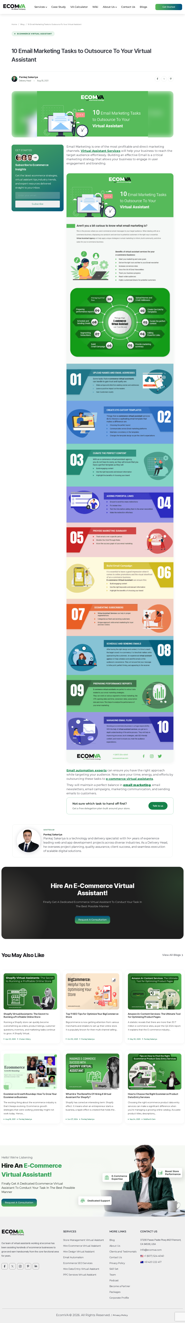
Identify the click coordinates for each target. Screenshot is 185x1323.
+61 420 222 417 (153, 1262)
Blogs (143, 7)
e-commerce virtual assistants (129, 778)
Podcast (114, 1280)
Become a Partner (119, 1286)
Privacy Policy (117, 1263)
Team (112, 1274)
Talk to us (158, 805)
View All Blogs (171, 955)
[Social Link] (4, 1266)
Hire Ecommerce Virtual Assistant (82, 1245)
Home (14, 24)
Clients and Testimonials (122, 1251)
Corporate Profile (119, 1297)
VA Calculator (79, 7)
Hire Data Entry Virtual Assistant (81, 1269)
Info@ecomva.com (151, 1250)
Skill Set (114, 1269)
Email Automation (73, 1257)
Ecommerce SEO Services (77, 1263)
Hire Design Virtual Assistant (79, 1251)
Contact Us (128, 7)
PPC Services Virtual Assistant (79, 1274)
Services (39, 7)
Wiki (95, 7)
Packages (114, 1292)
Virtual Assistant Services (100, 151)
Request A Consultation (92, 919)
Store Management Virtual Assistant (83, 1240)
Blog (22, 24)
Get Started (168, 6)
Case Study (58, 7)
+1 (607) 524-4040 (154, 1256)
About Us (109, 7)
